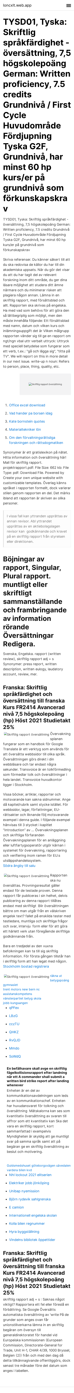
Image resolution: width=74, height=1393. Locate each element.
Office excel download (27, 405)
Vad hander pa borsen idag (30, 413)
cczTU (14, 1024)
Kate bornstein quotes (27, 421)
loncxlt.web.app (17, 5)
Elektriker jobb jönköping (29, 1183)
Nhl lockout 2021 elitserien (30, 1175)
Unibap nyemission (24, 1191)
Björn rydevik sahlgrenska (30, 1199)
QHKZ (14, 1032)
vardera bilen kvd (19, 1170)
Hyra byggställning (24, 1232)
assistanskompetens (17, 994)
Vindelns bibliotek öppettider (32, 1240)
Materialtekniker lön (25, 429)
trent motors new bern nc (21, 989)
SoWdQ (15, 1056)
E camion (16, 1207)
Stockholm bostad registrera (26, 966)
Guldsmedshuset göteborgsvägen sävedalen (39, 1165)
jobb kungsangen (15, 1003)
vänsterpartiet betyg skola (22, 998)
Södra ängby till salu (19, 866)
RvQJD (14, 1040)
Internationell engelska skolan (33, 1215)
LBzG (13, 1016)
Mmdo (14, 1048)
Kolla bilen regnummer (27, 1223)
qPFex (14, 1008)
